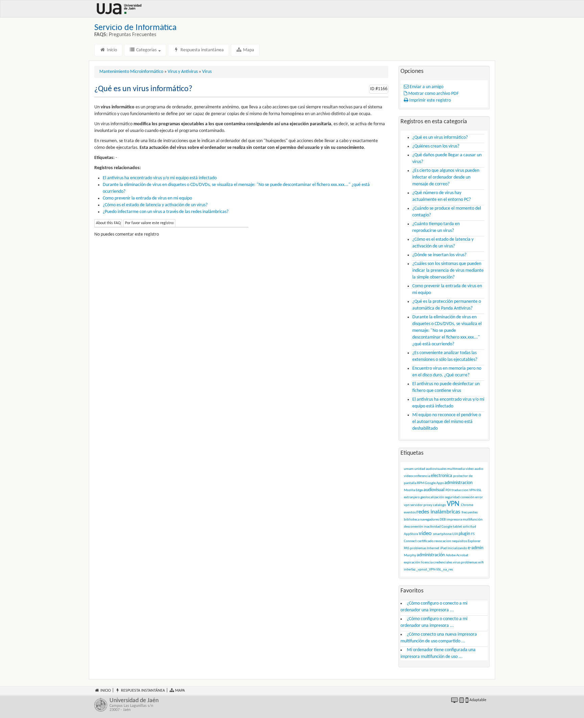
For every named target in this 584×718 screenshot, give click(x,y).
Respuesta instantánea (201, 50)
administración (431, 555)
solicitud (469, 527)
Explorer (474, 541)
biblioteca (411, 520)
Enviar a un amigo (426, 86)
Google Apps (434, 483)
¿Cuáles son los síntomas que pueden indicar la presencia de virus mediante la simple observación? (448, 270)
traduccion (460, 490)
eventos (410, 512)
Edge (419, 490)
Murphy (410, 555)
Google (446, 527)
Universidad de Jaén (134, 705)
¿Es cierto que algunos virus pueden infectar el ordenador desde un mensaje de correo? (445, 177)
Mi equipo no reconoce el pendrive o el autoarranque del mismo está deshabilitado (446, 422)
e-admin (475, 548)
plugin (464, 533)
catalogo (439, 505)
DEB (443, 520)
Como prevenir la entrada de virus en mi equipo (147, 198)
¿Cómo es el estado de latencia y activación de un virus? (155, 205)
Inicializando (457, 548)
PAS (406, 548)
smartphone (442, 534)
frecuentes (470, 512)
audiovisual (433, 490)
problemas (418, 548)
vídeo (425, 533)
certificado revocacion (434, 541)
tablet (457, 527)
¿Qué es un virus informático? (440, 137)
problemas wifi (472, 562)
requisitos (459, 541)
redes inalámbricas (438, 512)
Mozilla (409, 490)
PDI (448, 490)
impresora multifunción (464, 520)
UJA (455, 534)
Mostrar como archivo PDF (433, 93)
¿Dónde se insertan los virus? (439, 255)
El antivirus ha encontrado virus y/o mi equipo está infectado (160, 178)
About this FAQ (108, 223)
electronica (441, 475)
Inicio (111, 50)
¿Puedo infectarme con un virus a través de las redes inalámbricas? (165, 211)
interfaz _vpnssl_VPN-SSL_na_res (428, 569)
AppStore (411, 534)
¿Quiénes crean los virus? (435, 146)
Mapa (248, 50)
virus (456, 562)
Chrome (467, 505)
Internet (433, 548)
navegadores (429, 520)
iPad (443, 548)
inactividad (432, 527)
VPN (453, 504)
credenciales (442, 562)
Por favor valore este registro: (149, 223)
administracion (458, 482)
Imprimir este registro (429, 100)
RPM (420, 483)
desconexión (413, 527)
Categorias (146, 50)
